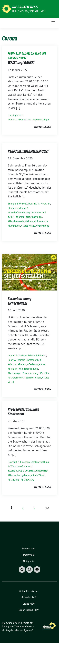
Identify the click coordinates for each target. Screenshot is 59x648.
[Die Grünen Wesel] (6, 8)
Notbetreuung (31, 373)
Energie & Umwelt (17, 203)
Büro (22, 470)
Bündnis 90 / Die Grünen (29, 11)
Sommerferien (33, 377)
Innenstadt (42, 470)
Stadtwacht (28, 479)
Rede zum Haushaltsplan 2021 (28, 151)
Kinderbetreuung (29, 368)
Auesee (13, 470)
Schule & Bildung (37, 355)
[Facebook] (22, 569)
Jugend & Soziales (17, 355)
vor (47, 507)
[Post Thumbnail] (29, 272)
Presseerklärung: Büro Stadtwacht (23, 411)
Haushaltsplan (34, 216)
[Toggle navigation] (53, 23)
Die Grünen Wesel (25, 7)
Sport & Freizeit (16, 359)
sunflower (27, 626)
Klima (30, 221)
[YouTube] (37, 569)
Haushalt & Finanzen (39, 203)
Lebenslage (15, 373)
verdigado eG (26, 630)
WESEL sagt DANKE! (21, 62)
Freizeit (13, 368)
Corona (12, 119)
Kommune (14, 225)
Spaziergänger (41, 119)
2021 (11, 216)
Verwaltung (43, 225)
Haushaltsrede (16, 221)
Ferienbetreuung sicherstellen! (19, 300)
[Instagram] (29, 569)
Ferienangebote (37, 364)
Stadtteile (14, 479)
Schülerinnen (16, 377)
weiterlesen (42, 127)
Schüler (45, 373)
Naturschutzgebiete (19, 475)
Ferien (22, 364)
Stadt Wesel (28, 225)
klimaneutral (41, 221)
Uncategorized (15, 115)
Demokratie (25, 119)
